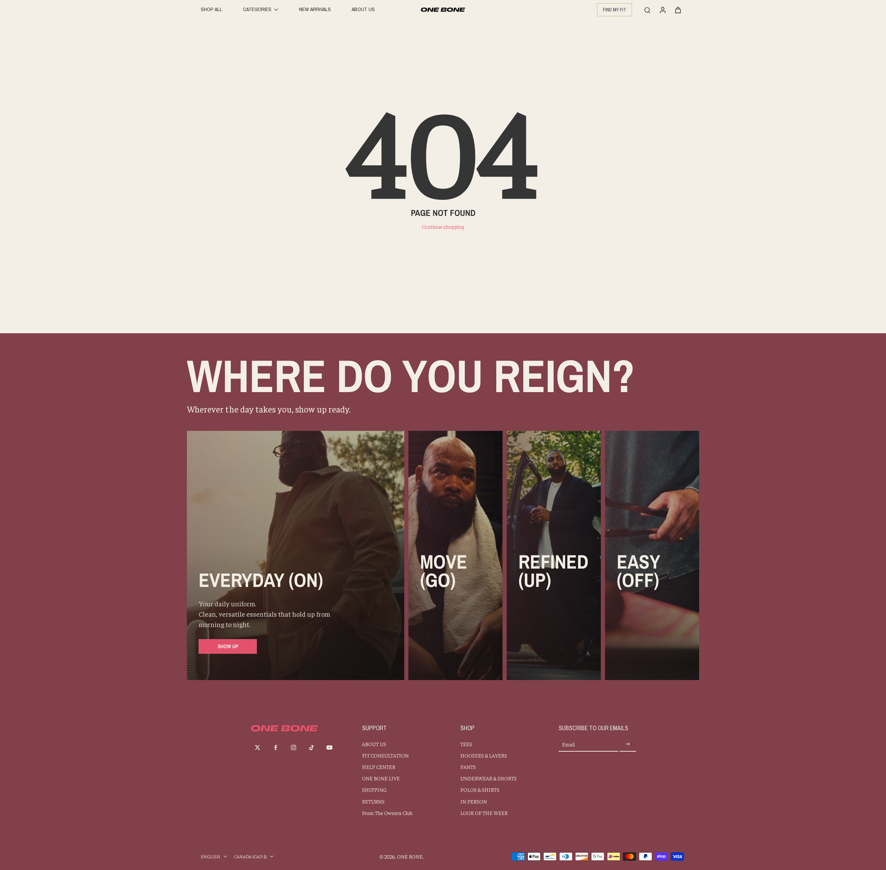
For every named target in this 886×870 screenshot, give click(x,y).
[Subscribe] (628, 744)
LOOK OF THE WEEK (484, 812)
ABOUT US (374, 744)
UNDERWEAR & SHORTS (488, 778)
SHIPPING (374, 789)
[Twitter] (257, 747)
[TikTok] (311, 747)
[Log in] (662, 10)
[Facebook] (275, 747)
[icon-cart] (677, 10)
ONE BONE (410, 856)
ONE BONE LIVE (381, 778)
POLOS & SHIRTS (479, 789)
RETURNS (373, 801)
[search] (647, 10)
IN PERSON (473, 801)
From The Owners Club (387, 812)
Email (568, 744)
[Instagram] (293, 747)
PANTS (468, 766)
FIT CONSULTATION (385, 755)
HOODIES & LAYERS (483, 755)
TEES (466, 744)
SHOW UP (228, 646)
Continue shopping (443, 226)
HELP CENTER (378, 766)
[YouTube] (329, 747)
